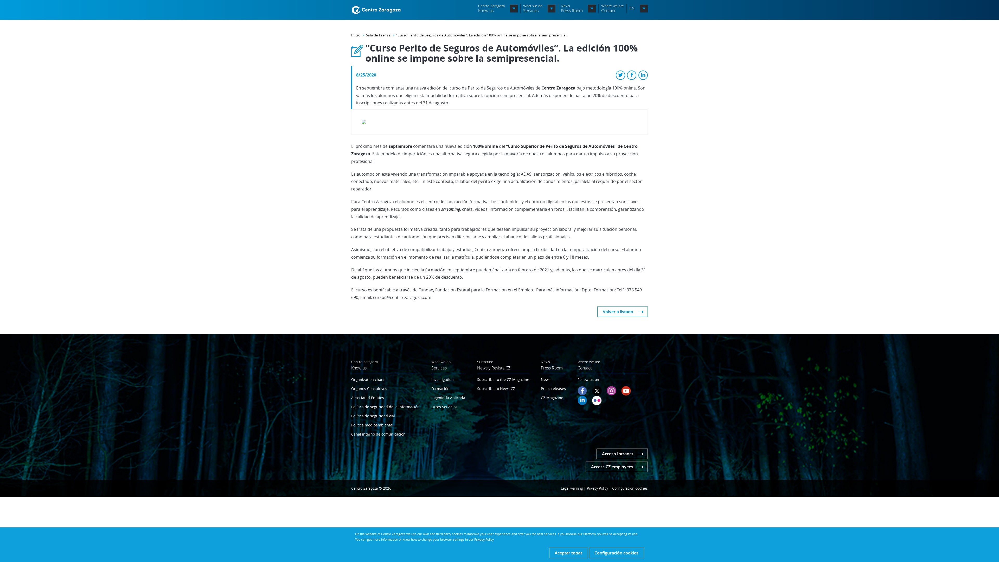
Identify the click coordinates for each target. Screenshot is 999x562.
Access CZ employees (612, 467)
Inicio (356, 35)
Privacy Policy (484, 539)
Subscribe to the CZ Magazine (503, 379)
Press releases (553, 388)
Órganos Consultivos (369, 388)
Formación (440, 388)
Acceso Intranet (617, 454)
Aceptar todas (568, 553)
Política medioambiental (372, 425)
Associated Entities (367, 397)
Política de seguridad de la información (385, 406)
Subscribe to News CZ (496, 388)
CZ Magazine (552, 397)
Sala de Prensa (378, 35)
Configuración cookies (616, 553)
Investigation (442, 379)
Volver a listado (618, 312)
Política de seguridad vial (373, 415)
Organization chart (367, 379)
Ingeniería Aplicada (448, 397)
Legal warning (572, 488)
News (545, 379)
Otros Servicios (444, 406)
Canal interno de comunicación (378, 434)
